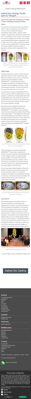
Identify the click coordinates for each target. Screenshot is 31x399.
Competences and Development (8, 345)
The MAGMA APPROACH (6, 297)
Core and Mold (4, 306)
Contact (27, 354)
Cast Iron (3, 300)
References (3, 348)
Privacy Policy (10, 354)
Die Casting (3, 303)
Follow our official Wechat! (11, 362)
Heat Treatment (4, 311)
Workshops (3, 333)
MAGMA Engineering (5, 324)
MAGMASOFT (4, 299)
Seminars (3, 334)
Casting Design (4, 308)
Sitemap (22, 354)
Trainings (3, 331)
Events (2, 351)
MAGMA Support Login (6, 317)
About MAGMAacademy (6, 330)
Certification (3, 336)
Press (2, 350)
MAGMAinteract (4, 319)
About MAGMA (4, 343)
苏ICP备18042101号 (11, 358)
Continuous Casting (5, 309)
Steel (2, 302)
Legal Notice (16, 354)
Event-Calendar (4, 337)
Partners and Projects (5, 347)
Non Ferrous (4, 305)
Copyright (3, 354)
